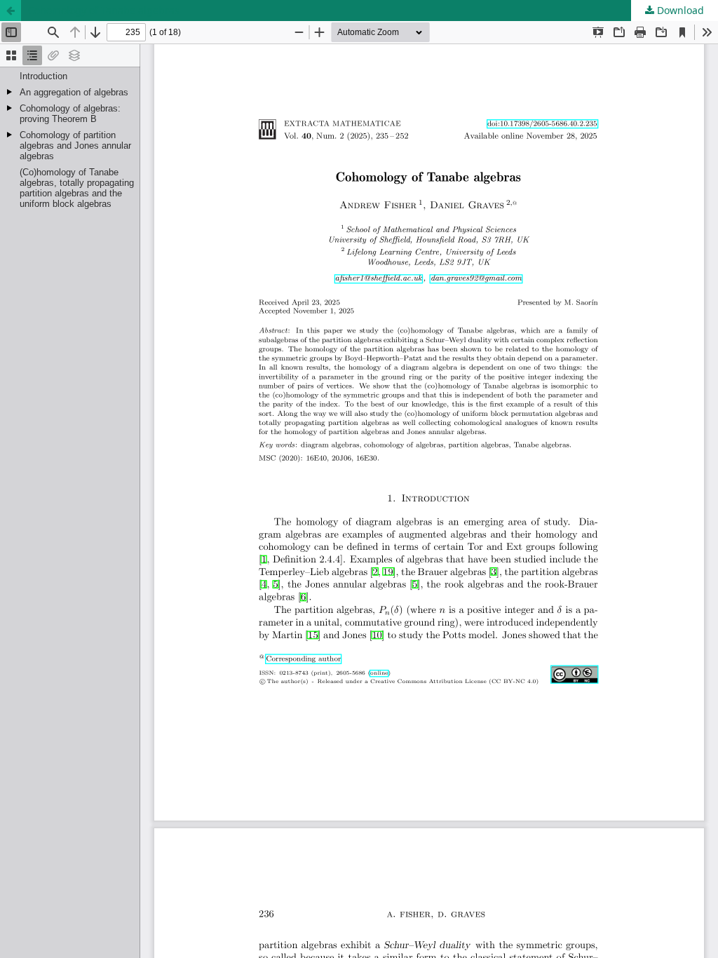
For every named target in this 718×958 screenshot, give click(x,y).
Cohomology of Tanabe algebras (104, 10)
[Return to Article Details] (10, 10)
